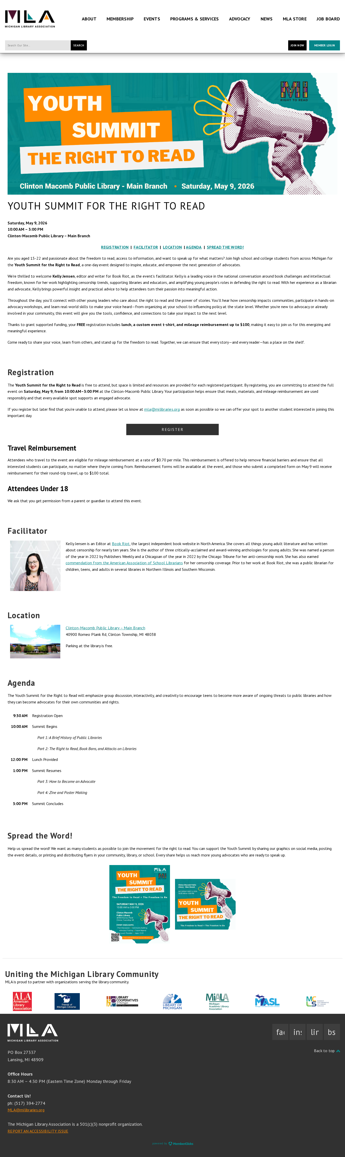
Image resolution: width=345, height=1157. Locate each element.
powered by (160, 1143)
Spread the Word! (225, 247)
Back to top (325, 1050)
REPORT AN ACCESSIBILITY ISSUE (38, 1131)
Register (173, 429)
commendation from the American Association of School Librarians (124, 562)
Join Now (297, 45)
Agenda (194, 247)
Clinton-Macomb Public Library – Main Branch (105, 627)
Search (78, 45)
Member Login (324, 45)
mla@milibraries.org (162, 409)
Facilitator (146, 247)
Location (172, 247)
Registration (115, 247)
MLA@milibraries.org (26, 1109)
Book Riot (121, 543)
